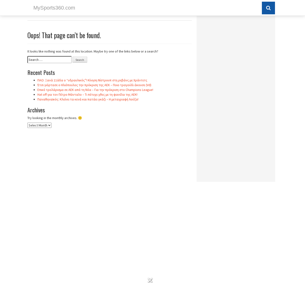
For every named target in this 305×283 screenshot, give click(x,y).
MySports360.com (54, 8)
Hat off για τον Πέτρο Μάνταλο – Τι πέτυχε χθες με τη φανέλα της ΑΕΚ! (87, 94)
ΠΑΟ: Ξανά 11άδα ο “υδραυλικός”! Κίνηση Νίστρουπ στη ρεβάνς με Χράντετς (92, 80)
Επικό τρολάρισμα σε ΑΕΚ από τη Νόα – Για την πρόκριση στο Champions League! (95, 90)
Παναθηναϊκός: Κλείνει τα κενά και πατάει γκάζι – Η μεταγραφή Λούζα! (87, 99)
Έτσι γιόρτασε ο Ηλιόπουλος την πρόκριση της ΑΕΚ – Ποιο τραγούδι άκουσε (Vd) (94, 85)
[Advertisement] (236, 100)
